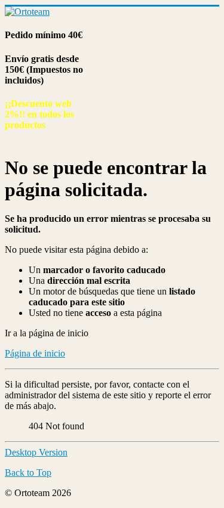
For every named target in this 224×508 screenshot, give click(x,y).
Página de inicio (35, 353)
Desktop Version (36, 452)
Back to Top (28, 472)
